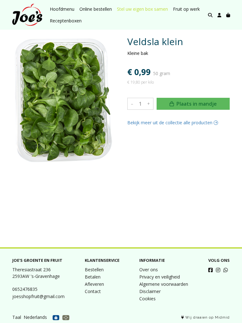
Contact (93, 291)
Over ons (148, 270)
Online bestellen (95, 9)
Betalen (93, 277)
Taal (16, 317)
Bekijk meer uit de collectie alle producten (170, 123)
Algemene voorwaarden (163, 284)
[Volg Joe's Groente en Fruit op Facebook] (210, 270)
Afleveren (94, 284)
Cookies (147, 299)
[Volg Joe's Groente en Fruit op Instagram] (218, 270)
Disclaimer (150, 291)
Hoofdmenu (62, 9)
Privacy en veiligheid (159, 277)
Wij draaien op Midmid (207, 317)
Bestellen (94, 270)
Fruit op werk (186, 9)
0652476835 (24, 289)
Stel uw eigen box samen (142, 9)
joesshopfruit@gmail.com (38, 296)
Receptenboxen (66, 21)
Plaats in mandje (196, 103)
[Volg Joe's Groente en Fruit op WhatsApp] (225, 270)
